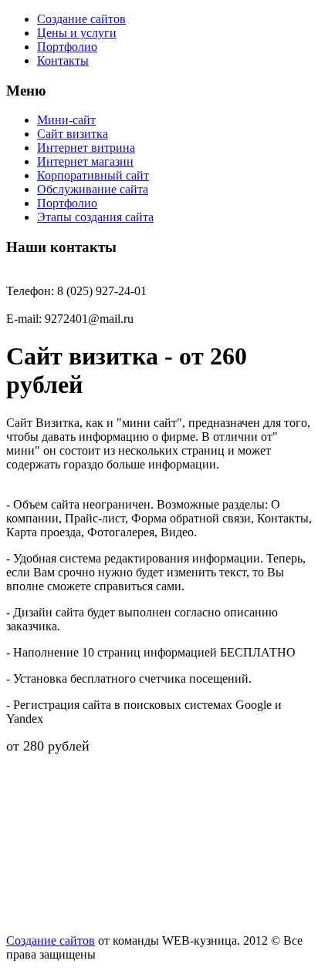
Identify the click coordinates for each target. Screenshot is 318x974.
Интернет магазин (85, 161)
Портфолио (67, 46)
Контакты (63, 60)
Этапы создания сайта (95, 216)
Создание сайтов (81, 18)
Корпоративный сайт (93, 175)
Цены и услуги (77, 32)
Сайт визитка (72, 133)
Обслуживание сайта (92, 189)
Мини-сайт (66, 119)
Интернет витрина (86, 147)
